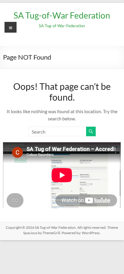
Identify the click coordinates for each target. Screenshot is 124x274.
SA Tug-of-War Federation (62, 15)
